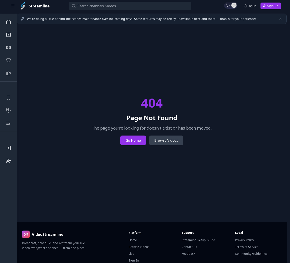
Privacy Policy (244, 240)
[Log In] (8, 148)
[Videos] (8, 35)
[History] (8, 110)
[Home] (8, 22)
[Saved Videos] (8, 98)
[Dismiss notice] (280, 18)
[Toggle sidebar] (13, 6)
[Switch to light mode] (230, 5)
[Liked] (8, 73)
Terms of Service (246, 247)
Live (131, 254)
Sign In (134, 260)
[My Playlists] (8, 123)
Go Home (133, 140)
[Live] (8, 47)
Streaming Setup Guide (198, 240)
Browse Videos (166, 140)
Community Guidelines (251, 254)
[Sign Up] (8, 161)
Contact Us (189, 247)
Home (133, 240)
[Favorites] (8, 60)
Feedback (188, 254)
